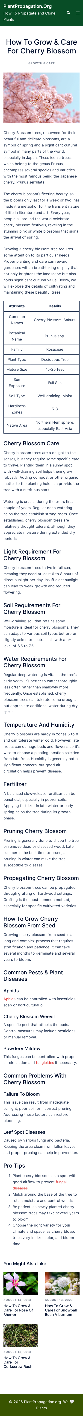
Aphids (9, 998)
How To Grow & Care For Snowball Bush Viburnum (61, 1310)
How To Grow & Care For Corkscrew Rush (18, 1362)
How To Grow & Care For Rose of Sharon (18, 1310)
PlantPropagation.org (27, 6)
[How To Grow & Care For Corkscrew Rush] (20, 1335)
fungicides (45, 1062)
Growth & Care (41, 63)
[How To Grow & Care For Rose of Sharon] (20, 1283)
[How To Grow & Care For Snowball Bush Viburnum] (62, 1283)
